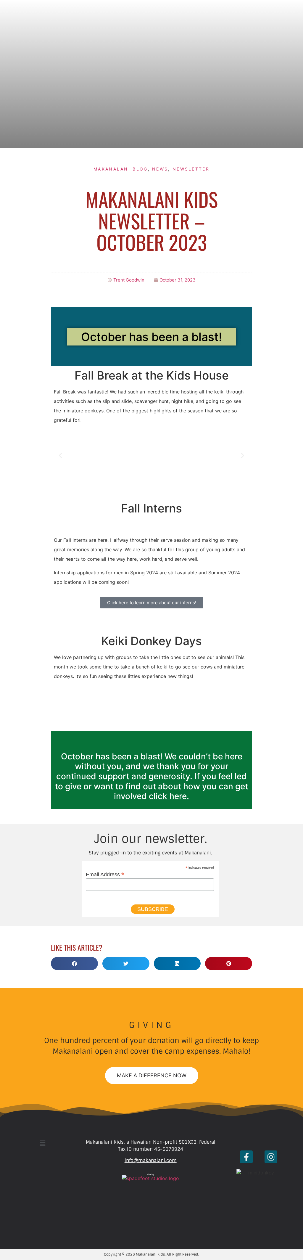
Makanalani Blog (121, 168)
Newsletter (191, 168)
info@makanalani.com (151, 1160)
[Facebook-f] (246, 1156)
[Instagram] (271, 1156)
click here (168, 796)
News (160, 168)
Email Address (105, 874)
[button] (60, 455)
